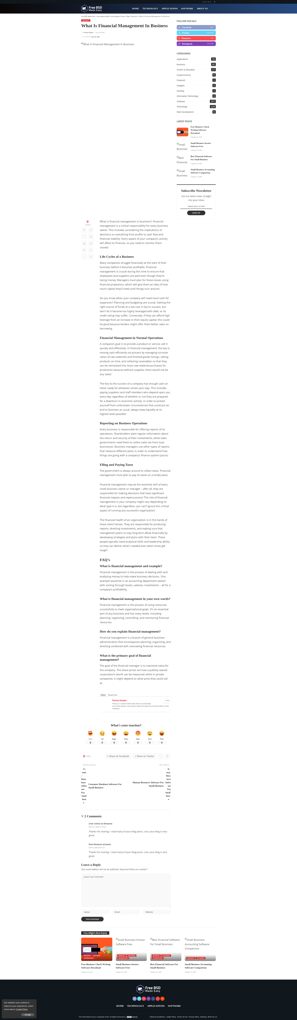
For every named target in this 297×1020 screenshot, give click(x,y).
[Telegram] (84, 257)
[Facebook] (203, 2)
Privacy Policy (194, 1017)
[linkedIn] (84, 243)
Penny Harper (89, 32)
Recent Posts (112, 695)
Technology (182, 107)
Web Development (185, 112)
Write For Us (212, 1017)
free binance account (100, 844)
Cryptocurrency (184, 75)
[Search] (214, 9)
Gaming (180, 91)
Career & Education (186, 70)
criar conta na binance (100, 823)
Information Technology (187, 96)
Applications (182, 59)
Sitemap (203, 1017)
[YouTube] (212, 2)
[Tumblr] (210, 2)
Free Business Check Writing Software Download (200, 130)
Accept (28, 1014)
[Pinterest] (207, 2)
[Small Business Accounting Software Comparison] (182, 173)
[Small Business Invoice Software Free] (182, 146)
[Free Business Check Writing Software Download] (182, 132)
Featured (181, 80)
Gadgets (181, 85)
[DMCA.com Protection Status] (132, 1017)
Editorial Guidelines (157, 1017)
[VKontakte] (91, 250)
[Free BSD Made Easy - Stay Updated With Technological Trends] (91, 9)
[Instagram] (209, 2)
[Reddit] (215, 2)
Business (86, 20)
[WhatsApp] (91, 236)
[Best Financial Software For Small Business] (182, 160)
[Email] (91, 257)
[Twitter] (205, 2)
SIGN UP (196, 213)
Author (103, 695)
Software (181, 101)
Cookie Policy (171, 1017)
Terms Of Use (182, 1017)
